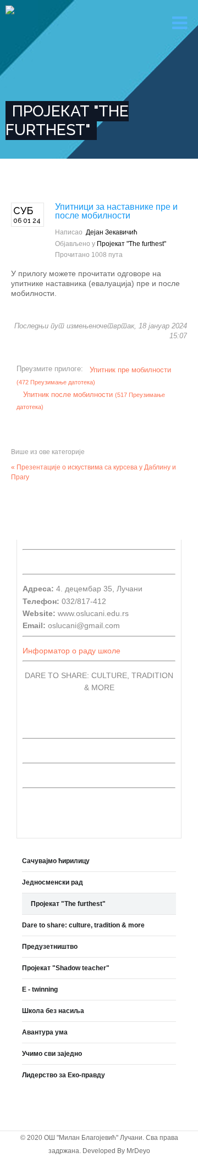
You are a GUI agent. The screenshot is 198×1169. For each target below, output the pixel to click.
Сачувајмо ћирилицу (56, 861)
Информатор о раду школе (71, 650)
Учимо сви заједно (52, 1054)
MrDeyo (138, 1151)
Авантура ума (45, 1032)
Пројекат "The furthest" (131, 244)
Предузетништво (50, 946)
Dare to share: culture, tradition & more (83, 925)
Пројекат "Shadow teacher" (65, 968)
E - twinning (40, 989)
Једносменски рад (52, 882)
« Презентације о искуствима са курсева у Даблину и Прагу (93, 472)
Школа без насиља (53, 1011)
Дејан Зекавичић (112, 232)
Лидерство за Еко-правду (63, 1075)
